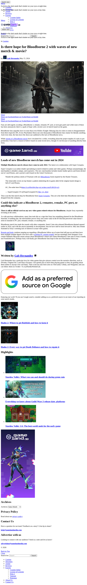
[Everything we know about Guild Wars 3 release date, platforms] (45, 389)
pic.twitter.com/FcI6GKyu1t (49, 187)
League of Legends (17, 20)
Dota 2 (12, 22)
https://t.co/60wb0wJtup (30, 187)
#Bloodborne (45, 177)
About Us (8, 28)
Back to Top (5, 551)
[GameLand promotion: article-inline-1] (42, 155)
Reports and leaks (7, 232)
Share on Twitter (21, 117)
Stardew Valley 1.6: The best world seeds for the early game (32, 426)
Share (3, 115)
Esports (8, 15)
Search (33, 36)
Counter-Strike (15, 18)
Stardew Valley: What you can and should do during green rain (35, 377)
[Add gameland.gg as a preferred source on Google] (39, 293)
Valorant (13, 576)
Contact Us (9, 582)
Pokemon (13, 578)
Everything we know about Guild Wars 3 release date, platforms (35, 401)
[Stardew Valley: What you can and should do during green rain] (45, 365)
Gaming (8, 7)
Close (3, 553)
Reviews (8, 13)
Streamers (8, 9)
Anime (7, 11)
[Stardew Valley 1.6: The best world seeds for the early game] (45, 414)
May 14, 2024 (43, 192)
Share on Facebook (8, 117)
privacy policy (17, 516)
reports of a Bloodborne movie (17, 139)
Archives (4, 507)
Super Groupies (44, 196)
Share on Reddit (32, 117)
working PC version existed (44, 234)
